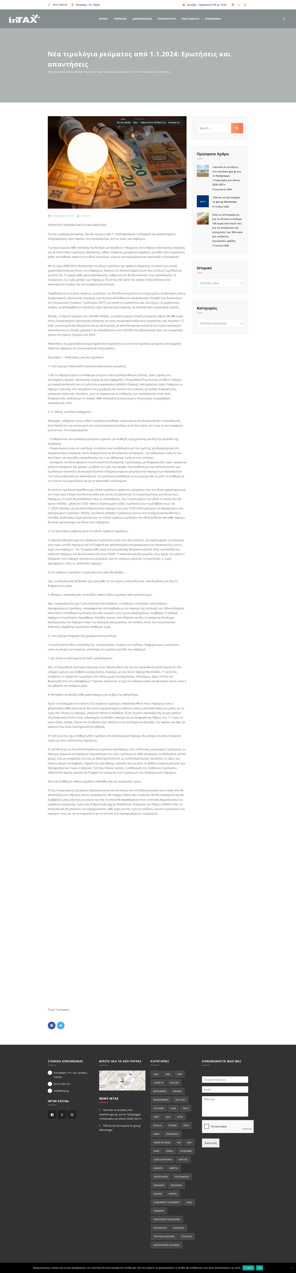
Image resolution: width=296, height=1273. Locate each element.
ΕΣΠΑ (186, 1125)
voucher (159, 1108)
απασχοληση (161, 1176)
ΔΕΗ (168, 1116)
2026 (179, 1074)
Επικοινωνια (213, 18)
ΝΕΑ (135, 122)
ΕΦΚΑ (156, 1133)
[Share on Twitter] (61, 1025)
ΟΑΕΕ (156, 1151)
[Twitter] (239, 4)
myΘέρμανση (161, 1099)
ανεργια (173, 1168)
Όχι (260, 1267)
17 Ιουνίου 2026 (220, 245)
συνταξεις (178, 1227)
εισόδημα (176, 1185)
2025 (167, 1074)
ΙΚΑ (179, 1142)
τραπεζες (186, 1236)
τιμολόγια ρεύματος (153, 122)
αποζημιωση (182, 1176)
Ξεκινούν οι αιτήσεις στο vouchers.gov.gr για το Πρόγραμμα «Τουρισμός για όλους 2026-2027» (226, 175)
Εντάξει (248, 1267)
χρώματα (174, 122)
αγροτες (183, 1159)
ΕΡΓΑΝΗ (173, 1125)
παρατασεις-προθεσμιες (167, 1219)
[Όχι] (291, 1268)
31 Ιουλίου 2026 (220, 206)
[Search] (284, 19)
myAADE (177, 1091)
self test (180, 1099)
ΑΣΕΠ (185, 1108)
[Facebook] (233, 4)
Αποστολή (211, 1143)
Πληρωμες (186, 1151)
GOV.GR (174, 1082)
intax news (124, 122)
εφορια (173, 1193)
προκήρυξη (160, 1227)
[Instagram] (245, 4)
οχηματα (159, 1210)
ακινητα (158, 1168)
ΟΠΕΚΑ (169, 1151)
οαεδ (189, 1202)
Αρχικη (103, 18)
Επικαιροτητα (167, 18)
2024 (156, 1074)
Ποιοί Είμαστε (190, 18)
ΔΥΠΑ (180, 1116)
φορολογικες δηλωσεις (167, 1245)
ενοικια (158, 1193)
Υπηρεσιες (120, 18)
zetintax (84, 215)
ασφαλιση (159, 1185)
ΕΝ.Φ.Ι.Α (158, 1125)
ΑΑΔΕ (173, 1108)
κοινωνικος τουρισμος (166, 1202)
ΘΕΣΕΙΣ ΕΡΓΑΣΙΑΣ (162, 1142)
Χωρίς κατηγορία (163, 1159)
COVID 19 (158, 1082)
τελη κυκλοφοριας (164, 1236)
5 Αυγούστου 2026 (222, 189)
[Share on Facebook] (52, 1025)
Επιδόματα (172, 1133)
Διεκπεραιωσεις (142, 18)
